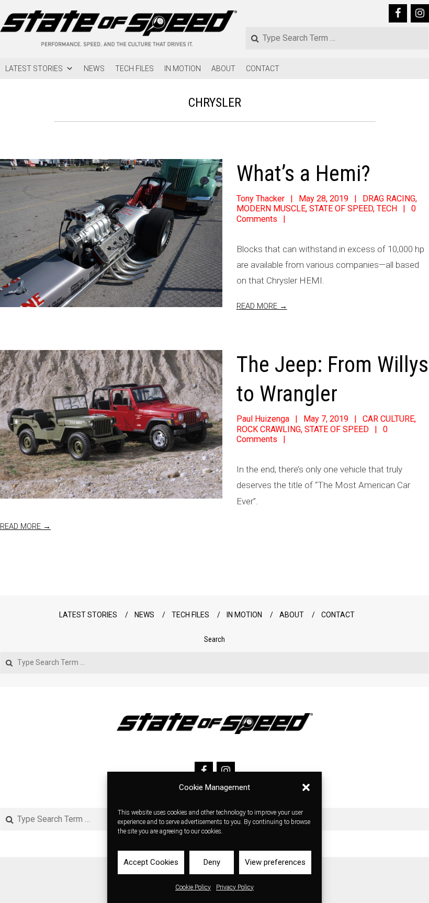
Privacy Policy (235, 887)
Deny (212, 862)
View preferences (275, 862)
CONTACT (262, 68)
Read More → (25, 526)
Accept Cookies (150, 862)
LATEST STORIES (34, 68)
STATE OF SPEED (341, 208)
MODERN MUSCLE (271, 208)
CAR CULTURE (388, 419)
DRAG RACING (389, 199)
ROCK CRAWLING (268, 429)
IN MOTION (182, 68)
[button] (306, 787)
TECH (387, 208)
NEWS (94, 68)
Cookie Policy (193, 887)
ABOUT (223, 68)
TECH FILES (134, 68)
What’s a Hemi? (303, 173)
